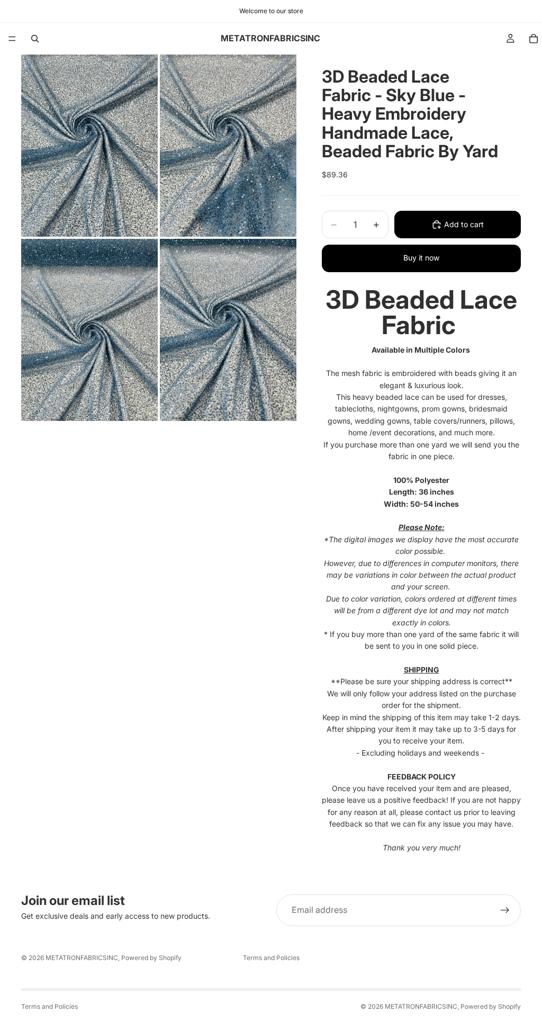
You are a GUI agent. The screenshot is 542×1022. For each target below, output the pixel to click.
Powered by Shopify (151, 958)
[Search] (35, 38)
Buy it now (421, 257)
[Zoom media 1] (89, 146)
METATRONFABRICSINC (82, 958)
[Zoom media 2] (228, 146)
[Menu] (12, 38)
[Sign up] (505, 910)
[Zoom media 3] (89, 330)
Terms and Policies (271, 958)
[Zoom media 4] (228, 330)
